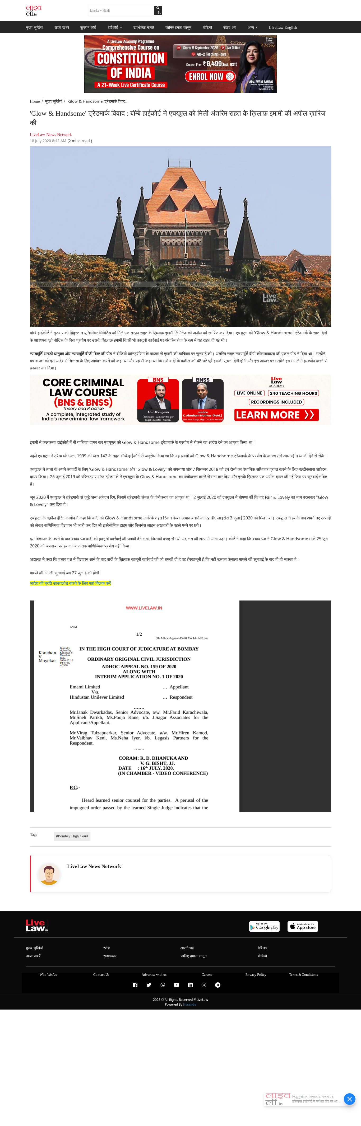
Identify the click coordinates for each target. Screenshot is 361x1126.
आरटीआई (187, 948)
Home (35, 101)
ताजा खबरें (62, 27)
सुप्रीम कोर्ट (88, 27)
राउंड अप (230, 27)
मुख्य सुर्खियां (34, 27)
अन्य (251, 27)
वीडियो (207, 27)
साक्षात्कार (110, 956)
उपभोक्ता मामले (143, 27)
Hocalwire (189, 1004)
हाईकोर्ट (113, 27)
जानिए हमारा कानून (178, 27)
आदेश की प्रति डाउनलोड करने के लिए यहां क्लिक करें (70, 583)
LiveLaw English (283, 27)
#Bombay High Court (72, 836)
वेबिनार (262, 948)
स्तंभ (106, 948)
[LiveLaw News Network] (49, 874)
